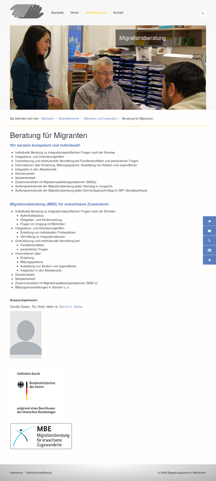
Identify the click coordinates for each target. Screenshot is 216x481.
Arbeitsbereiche (96, 12)
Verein (74, 12)
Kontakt (118, 12)
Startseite (57, 12)
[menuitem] (57, 12)
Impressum (16, 472)
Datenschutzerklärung (38, 472)
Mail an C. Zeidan (71, 306)
